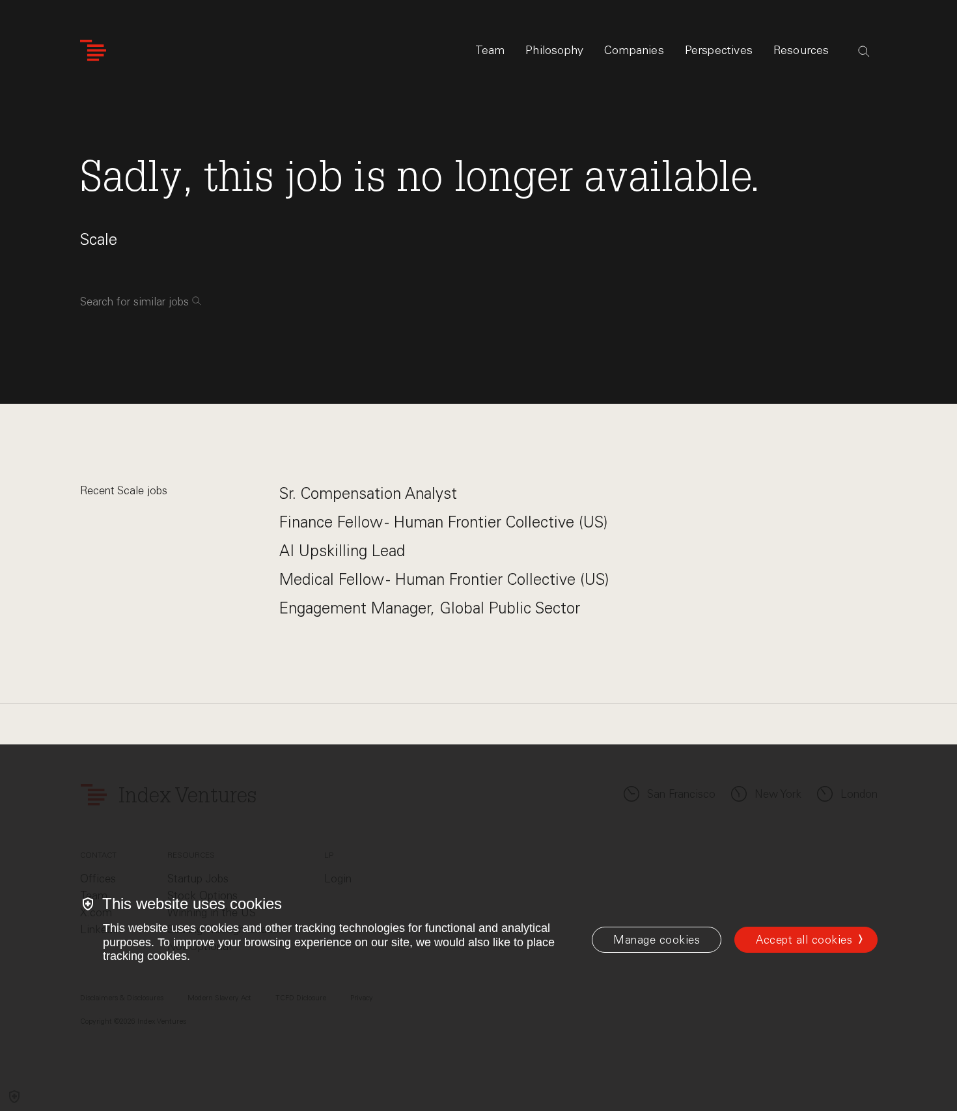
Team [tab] (490, 50)
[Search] (864, 51)
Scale (98, 239)
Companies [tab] (634, 50)
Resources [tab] (801, 50)
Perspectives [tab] (719, 50)
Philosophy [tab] (554, 50)
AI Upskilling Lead (342, 550)
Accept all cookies (804, 939)
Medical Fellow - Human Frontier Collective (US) (444, 579)
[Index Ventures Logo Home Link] (93, 50)
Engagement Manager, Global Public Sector (429, 607)
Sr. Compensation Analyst (368, 493)
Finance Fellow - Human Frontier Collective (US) (443, 522)
